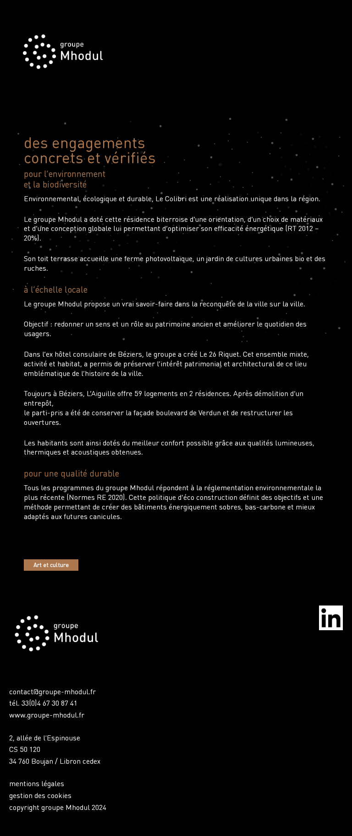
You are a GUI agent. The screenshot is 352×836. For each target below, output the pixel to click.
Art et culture (51, 564)
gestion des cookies (40, 795)
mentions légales (36, 783)
